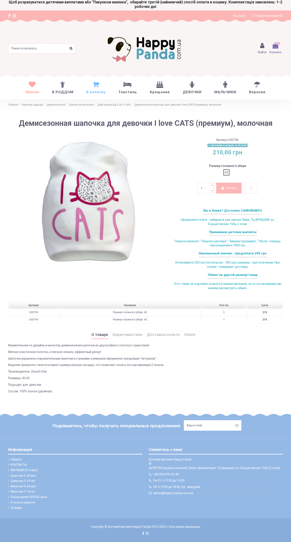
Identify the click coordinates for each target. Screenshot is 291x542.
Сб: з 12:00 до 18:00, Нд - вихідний (176, 487)
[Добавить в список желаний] (251, 188)
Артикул (222, 140)
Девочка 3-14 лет (23, 481)
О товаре (99, 335)
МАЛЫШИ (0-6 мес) (24, 470)
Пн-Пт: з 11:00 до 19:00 (168, 480)
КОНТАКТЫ (19, 464)
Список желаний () (269, 15)
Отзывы (16, 507)
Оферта (16, 459)
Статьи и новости (23, 502)
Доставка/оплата (163, 335)
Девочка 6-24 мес (23, 475)
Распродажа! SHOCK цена (29, 497)
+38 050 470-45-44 (166, 474)
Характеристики (127, 335)
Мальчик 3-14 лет (23, 491)
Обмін (189, 335)
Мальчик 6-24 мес (23, 486)
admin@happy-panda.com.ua (173, 493)
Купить (232, 188)
